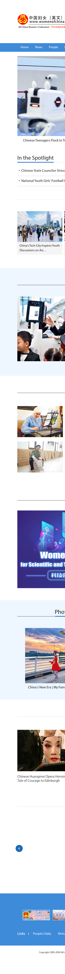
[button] (21, 100)
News (38, 47)
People (53, 47)
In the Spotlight (35, 158)
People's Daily (42, 934)
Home (25, 47)
